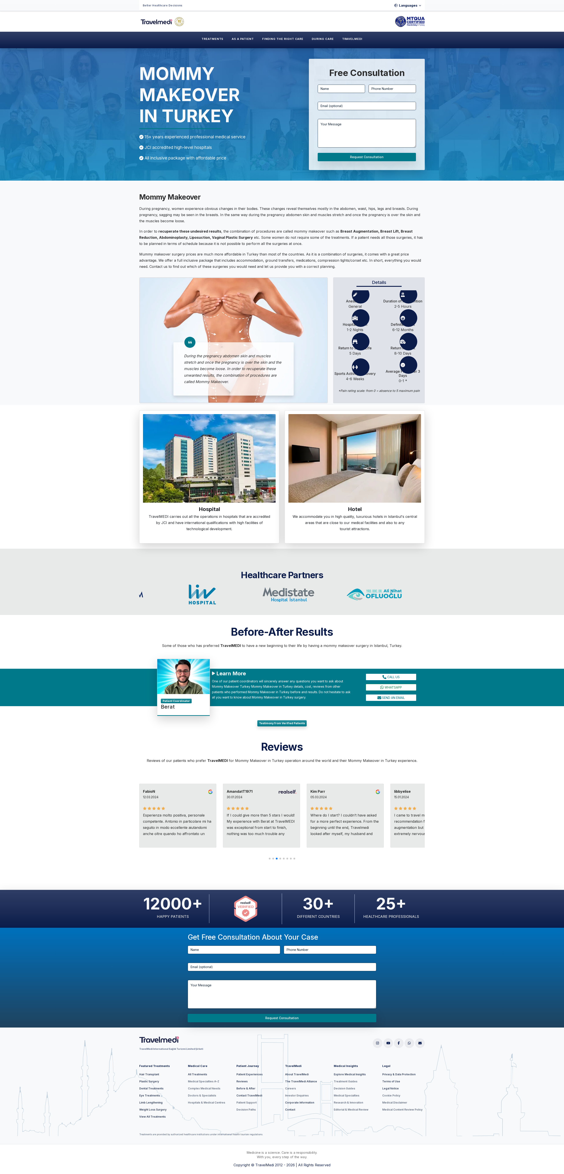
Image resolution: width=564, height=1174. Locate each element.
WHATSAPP (393, 687)
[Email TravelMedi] (420, 1043)
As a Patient (243, 39)
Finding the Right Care (283, 39)
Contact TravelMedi (249, 1095)
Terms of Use (391, 1081)
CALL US (393, 677)
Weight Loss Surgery (153, 1109)
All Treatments (197, 1074)
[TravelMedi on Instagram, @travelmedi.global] (377, 1043)
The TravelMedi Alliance (301, 1081)
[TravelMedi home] (172, 1040)
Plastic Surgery (149, 1081)
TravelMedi (352, 39)
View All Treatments (152, 1116)
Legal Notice (390, 1088)
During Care (323, 39)
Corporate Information (299, 1102)
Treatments (212, 39)
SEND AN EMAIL (393, 698)
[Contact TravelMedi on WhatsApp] (409, 1043)
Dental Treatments (151, 1088)
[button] (270, 858)
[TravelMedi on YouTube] (388, 1043)
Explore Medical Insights (350, 1074)
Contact (290, 1109)
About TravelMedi (297, 1074)
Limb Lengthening (151, 1102)
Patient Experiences (249, 1074)
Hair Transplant (149, 1074)
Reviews (242, 1081)
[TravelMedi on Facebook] (399, 1043)
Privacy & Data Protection (399, 1074)
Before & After (245, 1088)
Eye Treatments (149, 1095)
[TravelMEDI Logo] (163, 21)
